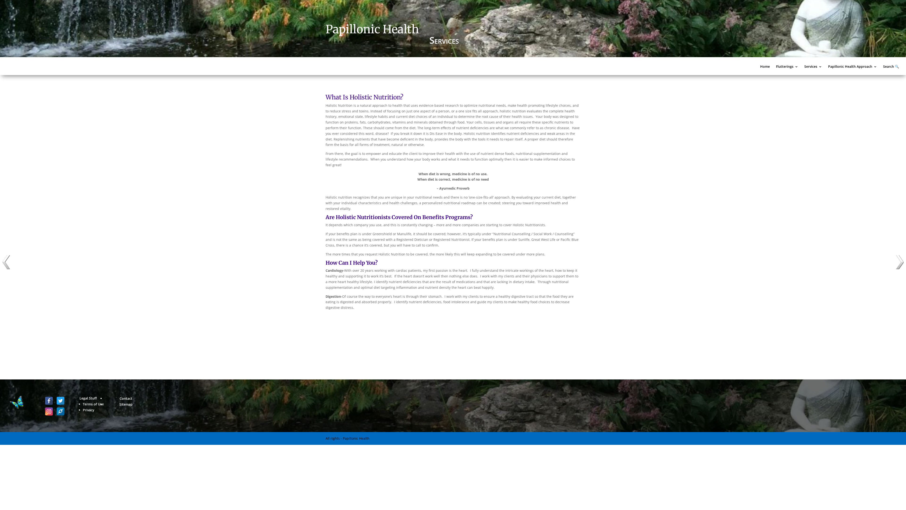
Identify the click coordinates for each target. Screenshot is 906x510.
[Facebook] (49, 401)
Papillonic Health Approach (850, 67)
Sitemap (126, 404)
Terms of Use (93, 404)
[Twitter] (60, 401)
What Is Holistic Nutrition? (364, 97)
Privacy (88, 410)
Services (810, 67)
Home (765, 67)
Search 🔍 (891, 67)
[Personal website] (60, 411)
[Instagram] (49, 411)
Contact (126, 398)
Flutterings (784, 67)
